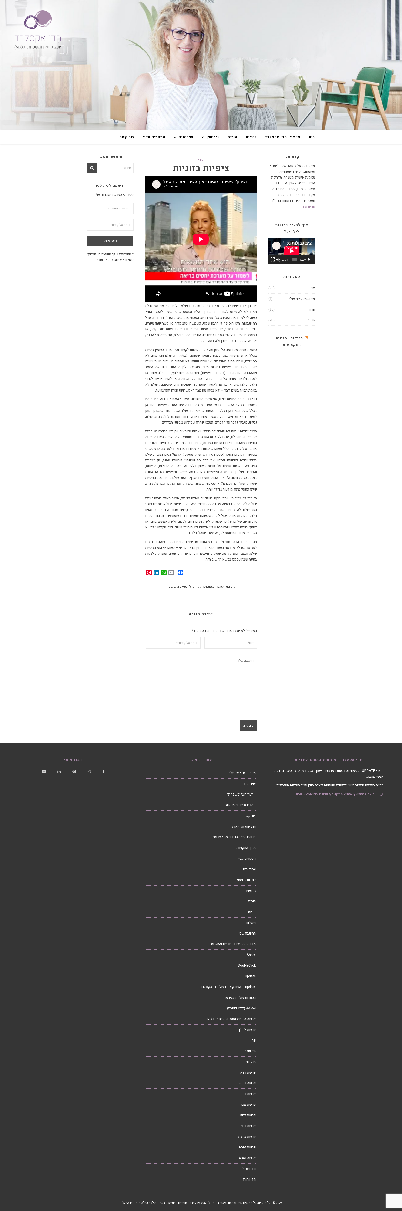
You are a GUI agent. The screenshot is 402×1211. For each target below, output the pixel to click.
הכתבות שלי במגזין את (240, 997)
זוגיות (251, 137)
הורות (232, 137)
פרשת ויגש (248, 1115)
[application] (291, 251)
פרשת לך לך (247, 1029)
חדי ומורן (249, 1179)
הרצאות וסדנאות (244, 826)
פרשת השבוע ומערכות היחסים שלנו (230, 1019)
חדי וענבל (249, 1168)
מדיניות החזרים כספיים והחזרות (233, 944)
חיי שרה (250, 1051)
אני (201, 160)
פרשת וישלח (247, 1083)
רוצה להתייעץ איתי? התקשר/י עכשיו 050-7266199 (335, 794)
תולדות (251, 1061)
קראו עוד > (307, 206)
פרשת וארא (247, 1147)
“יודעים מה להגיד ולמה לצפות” (234, 837)
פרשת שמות (247, 1136)
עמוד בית (249, 869)
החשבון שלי (247, 933)
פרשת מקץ (248, 1104)
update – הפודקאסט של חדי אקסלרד (228, 986)
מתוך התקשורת (245, 847)
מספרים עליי (154, 137)
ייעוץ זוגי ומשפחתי (240, 794)
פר (254, 1040)
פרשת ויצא (248, 1072)
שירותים (186, 137)
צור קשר (127, 137)
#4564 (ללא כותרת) (241, 1008)
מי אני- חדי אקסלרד (282, 137)
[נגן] (309, 259)
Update (250, 976)
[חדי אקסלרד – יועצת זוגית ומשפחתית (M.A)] (201, 65)
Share (251, 954)
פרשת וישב (248, 1093)
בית (312, 137)
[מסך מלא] (272, 259)
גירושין (212, 137)
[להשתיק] (278, 259)
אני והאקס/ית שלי (302, 298)
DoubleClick (247, 965)
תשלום (251, 922)
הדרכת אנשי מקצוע (239, 805)
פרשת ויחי (248, 1125)
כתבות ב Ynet (246, 880)
